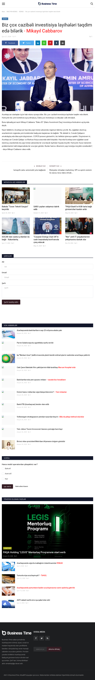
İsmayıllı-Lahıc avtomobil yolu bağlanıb (29, 170)
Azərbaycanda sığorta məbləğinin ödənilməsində (40, 563)
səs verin (7, 486)
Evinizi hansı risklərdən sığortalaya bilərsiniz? (42, 392)
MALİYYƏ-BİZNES (12, 11)
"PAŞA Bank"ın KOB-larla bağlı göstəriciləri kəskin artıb (78, 208)
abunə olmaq (54, 649)
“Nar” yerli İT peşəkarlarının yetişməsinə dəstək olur (77, 238)
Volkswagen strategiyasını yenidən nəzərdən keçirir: (50, 417)
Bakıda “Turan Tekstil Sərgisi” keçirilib (15, 208)
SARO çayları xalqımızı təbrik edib (46, 208)
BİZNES (21, 11)
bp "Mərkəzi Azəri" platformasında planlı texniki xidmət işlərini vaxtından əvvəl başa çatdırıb (53, 355)
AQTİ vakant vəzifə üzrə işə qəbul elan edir (33, 600)
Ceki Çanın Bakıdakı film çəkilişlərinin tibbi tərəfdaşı (46, 367)
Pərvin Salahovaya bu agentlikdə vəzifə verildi (35, 343)
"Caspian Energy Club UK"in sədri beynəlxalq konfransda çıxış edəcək (46, 239)
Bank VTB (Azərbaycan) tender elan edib (33, 404)
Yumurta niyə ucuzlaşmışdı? (32, 575)
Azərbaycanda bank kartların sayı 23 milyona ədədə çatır (39, 330)
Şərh (4, 283)
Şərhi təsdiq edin (11, 302)
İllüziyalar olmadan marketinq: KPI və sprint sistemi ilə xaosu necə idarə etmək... (70, 171)
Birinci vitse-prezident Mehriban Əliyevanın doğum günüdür (41, 441)
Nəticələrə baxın (21, 486)
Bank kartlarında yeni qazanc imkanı (41, 380)
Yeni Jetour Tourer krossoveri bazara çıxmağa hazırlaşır (40, 429)
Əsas (3, 11)
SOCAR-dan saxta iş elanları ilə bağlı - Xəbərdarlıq (15, 238)
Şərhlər (8, 256)
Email (4, 272)
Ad (3, 262)
